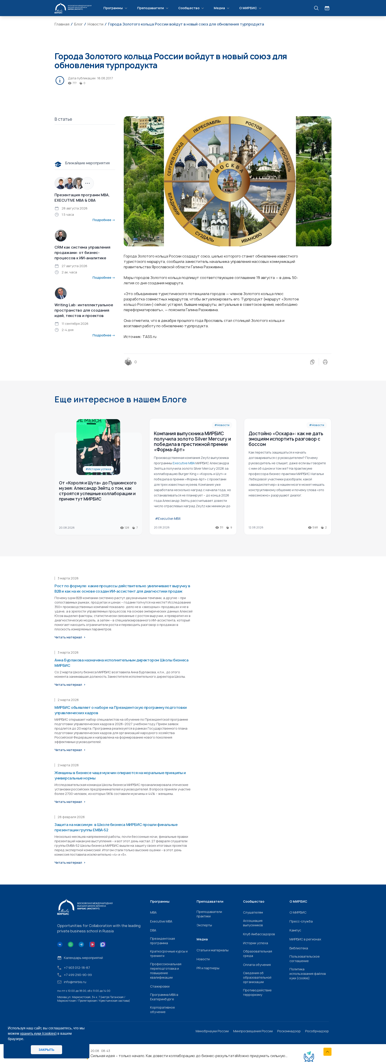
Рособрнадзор (317, 1031)
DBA (153, 930)
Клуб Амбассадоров (259, 934)
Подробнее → (103, 220)
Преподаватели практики (209, 914)
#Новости (221, 425)
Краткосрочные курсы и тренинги (169, 953)
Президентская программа (162, 940)
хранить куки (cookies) (38, 1033)
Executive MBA (161, 921)
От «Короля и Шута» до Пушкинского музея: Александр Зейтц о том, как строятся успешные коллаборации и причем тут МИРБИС (97, 491)
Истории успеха (255, 943)
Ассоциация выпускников (253, 922)
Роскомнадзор (289, 1031)
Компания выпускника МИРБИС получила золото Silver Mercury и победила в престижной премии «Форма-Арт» (192, 442)
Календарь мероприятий (83, 958)
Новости (203, 959)
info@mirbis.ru (75, 982)
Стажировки (160, 986)
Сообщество (188, 8)
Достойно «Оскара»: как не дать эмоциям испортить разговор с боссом (286, 439)
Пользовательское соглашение (305, 958)
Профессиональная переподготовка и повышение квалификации (165, 971)
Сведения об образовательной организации (257, 977)
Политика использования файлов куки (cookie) (308, 973)
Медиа (219, 8)
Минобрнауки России (212, 1031)
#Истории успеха (98, 469)
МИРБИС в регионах (305, 939)
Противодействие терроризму (257, 992)
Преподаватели (150, 8)
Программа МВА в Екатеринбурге (164, 996)
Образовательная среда (257, 953)
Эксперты (204, 925)
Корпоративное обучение (162, 1009)
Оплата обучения (257, 965)
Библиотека (299, 948)
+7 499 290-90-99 (78, 975)
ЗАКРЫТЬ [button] (46, 1049)
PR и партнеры (208, 968)
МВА (153, 912)
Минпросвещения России (253, 1031)
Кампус (295, 930)
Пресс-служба (301, 921)
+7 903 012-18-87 (77, 967)
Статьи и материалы (213, 950)
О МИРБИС (248, 8)
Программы (113, 8)
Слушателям (253, 912)
